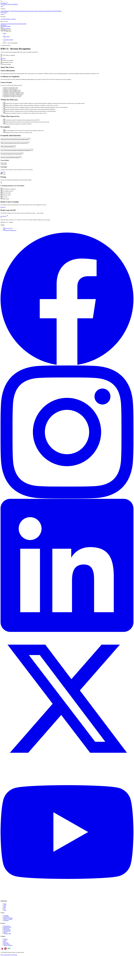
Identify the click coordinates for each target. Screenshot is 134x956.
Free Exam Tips (6, 931)
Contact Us (3, 172)
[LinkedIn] (67, 631)
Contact (5, 940)
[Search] (2, 28)
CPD (2, 6)
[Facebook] (67, 364)
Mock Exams (6, 928)
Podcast (5, 932)
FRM (4, 907)
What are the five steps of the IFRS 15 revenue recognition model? (14, 139)
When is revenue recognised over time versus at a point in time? (14, 143)
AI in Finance (6, 916)
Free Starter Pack (7, 933)
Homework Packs (7, 927)
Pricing (6, 26)
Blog (9, 26)
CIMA (4, 905)
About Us (5, 939)
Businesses (5, 942)
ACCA (5, 903)
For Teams (3, 26)
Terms (5, 954)
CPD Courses (6, 36)
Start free (8, 28)
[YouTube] (67, 898)
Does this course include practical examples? (10, 157)
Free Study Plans (7, 929)
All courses (5, 915)
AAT (4, 906)
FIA (4, 908)
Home (4, 33)
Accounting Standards (8, 39)
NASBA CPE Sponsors (12, 954)
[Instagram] (67, 498)
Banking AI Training (7, 918)
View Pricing (3, 216)
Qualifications (4, 3)
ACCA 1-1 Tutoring (7, 919)
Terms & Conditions (7, 945)
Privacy (2, 954)
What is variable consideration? (7, 146)
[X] (67, 764)
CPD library (6, 920)
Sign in (4, 28)
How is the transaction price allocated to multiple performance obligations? (16, 150)
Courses (2, 14)
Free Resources (6, 926)
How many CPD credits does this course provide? (11, 153)
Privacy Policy (6, 944)
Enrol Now (3, 58)
